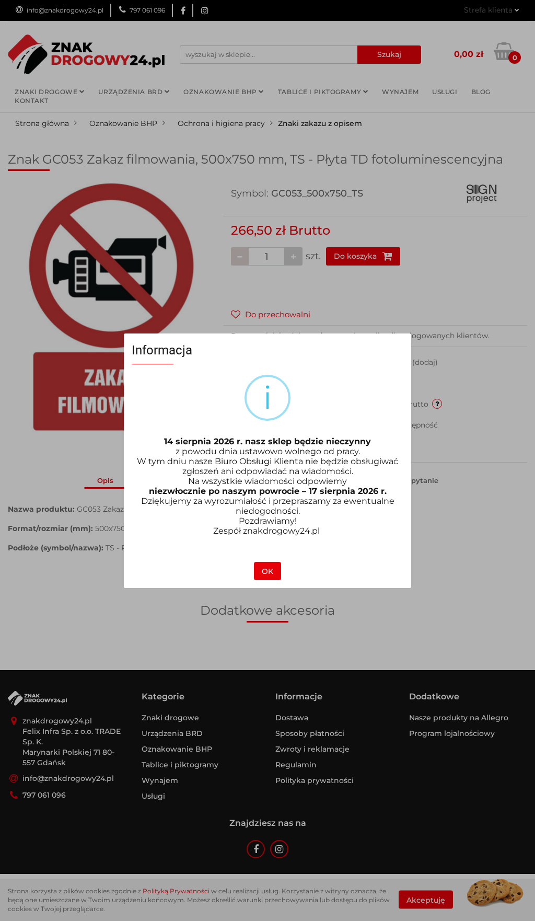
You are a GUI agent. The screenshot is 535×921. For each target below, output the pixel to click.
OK (267, 571)
